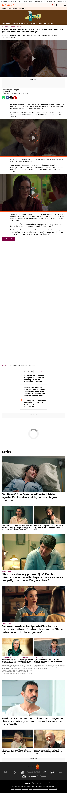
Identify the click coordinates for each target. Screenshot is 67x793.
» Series (10, 365)
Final (3, 23)
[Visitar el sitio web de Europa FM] (60, 772)
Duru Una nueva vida (49, 1)
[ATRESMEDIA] (33, 767)
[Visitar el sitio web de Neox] (22, 772)
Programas (12, 8)
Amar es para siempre (11, 90)
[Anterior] (1, 1)
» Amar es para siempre (20, 365)
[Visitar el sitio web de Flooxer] (43, 776)
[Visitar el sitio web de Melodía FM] (24, 776)
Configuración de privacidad (19, 789)
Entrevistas (48, 23)
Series (4, 8)
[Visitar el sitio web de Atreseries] (45, 772)
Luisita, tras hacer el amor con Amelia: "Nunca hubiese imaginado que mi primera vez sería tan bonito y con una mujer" (34, 391)
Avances (9, 23)
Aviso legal (13, 786)
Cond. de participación (50, 786)
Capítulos (24, 23)
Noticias (22, 8)
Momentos (16, 23)
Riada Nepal (59, 1)
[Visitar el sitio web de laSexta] (15, 772)
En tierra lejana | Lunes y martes (15, 657)
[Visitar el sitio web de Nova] (30, 772)
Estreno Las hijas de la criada (11, 1)
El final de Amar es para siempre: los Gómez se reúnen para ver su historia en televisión (34, 379)
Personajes (33, 23)
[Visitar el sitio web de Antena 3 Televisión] (7, 772)
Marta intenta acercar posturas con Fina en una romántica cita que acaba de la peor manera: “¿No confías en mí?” (17, 527)
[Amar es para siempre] (33, 21)
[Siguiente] (65, 1)
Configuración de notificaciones (38, 789)
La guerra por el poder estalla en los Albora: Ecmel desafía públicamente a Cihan (48, 751)
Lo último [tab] (39, 371)
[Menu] (65, 5)
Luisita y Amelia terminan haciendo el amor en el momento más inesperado (35, 404)
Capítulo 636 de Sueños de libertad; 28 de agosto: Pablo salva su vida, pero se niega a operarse (29, 497)
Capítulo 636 (6, 572)
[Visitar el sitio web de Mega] (37, 772)
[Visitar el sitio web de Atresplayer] (33, 776)
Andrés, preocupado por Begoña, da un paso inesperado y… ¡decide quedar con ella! (48, 527)
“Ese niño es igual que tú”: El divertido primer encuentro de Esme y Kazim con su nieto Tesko (48, 661)
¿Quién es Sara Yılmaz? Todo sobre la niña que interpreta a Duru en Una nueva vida (16, 751)
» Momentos (32, 365)
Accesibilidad (53, 789)
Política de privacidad (24, 786)
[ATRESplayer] (61, 5)
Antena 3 (4, 365)
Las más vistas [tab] (26, 371)
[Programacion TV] (57, 5)
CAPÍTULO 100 (38, 657)
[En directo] (52, 5)
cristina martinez (8, 239)
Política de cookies (36, 786)
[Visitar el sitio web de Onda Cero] (52, 772)
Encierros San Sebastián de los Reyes (31, 1)
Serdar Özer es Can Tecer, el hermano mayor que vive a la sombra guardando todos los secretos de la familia (33, 721)
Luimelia (40, 23)
